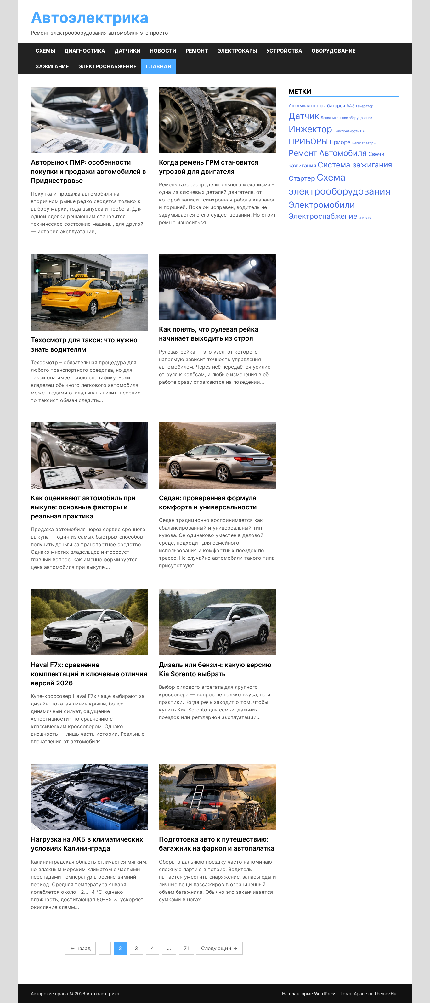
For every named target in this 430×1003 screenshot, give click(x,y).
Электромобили (322, 205)
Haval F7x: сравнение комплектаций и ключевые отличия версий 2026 (89, 674)
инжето (365, 218)
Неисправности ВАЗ (350, 131)
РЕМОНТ (197, 51)
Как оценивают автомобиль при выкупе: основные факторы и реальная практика (83, 507)
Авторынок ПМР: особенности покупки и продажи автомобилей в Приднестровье (88, 171)
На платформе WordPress (309, 993)
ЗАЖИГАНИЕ (52, 66)
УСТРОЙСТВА (284, 51)
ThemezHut (386, 993)
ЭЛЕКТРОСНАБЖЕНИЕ (107, 66)
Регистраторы (364, 143)
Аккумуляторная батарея (317, 106)
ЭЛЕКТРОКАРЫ (237, 51)
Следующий (219, 948)
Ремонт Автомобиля (328, 153)
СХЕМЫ (45, 51)
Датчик (304, 115)
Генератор (364, 106)
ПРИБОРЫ (308, 141)
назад (80, 948)
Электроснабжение (323, 216)
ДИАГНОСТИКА (85, 51)
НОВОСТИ (163, 51)
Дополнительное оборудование (346, 118)
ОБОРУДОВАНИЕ (334, 51)
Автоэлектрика (90, 17)
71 (186, 948)
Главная (158, 66)
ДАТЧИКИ (127, 51)
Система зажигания (355, 164)
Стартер (302, 178)
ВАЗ (350, 105)
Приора (340, 142)
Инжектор (310, 129)
